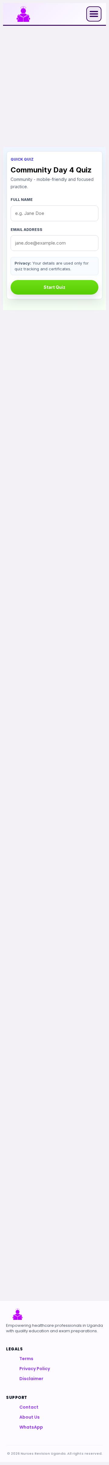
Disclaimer (31, 1379)
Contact (28, 1407)
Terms (26, 1359)
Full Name (22, 199)
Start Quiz (54, 287)
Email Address (26, 229)
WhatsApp (31, 1427)
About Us (29, 1417)
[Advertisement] (54, 86)
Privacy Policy (34, 1369)
